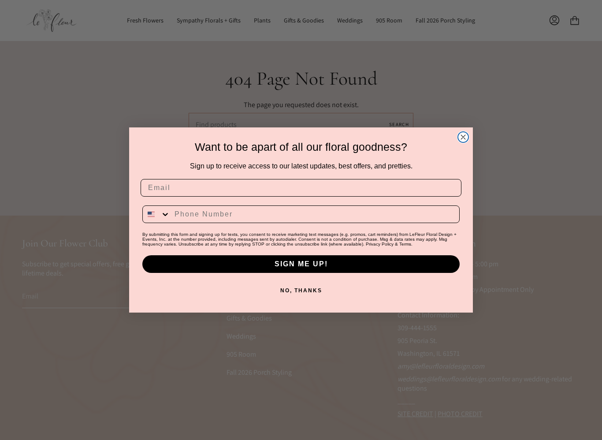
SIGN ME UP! (301, 264)
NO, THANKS (301, 290)
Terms (405, 244)
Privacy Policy (380, 244)
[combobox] (156, 214)
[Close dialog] (463, 137)
